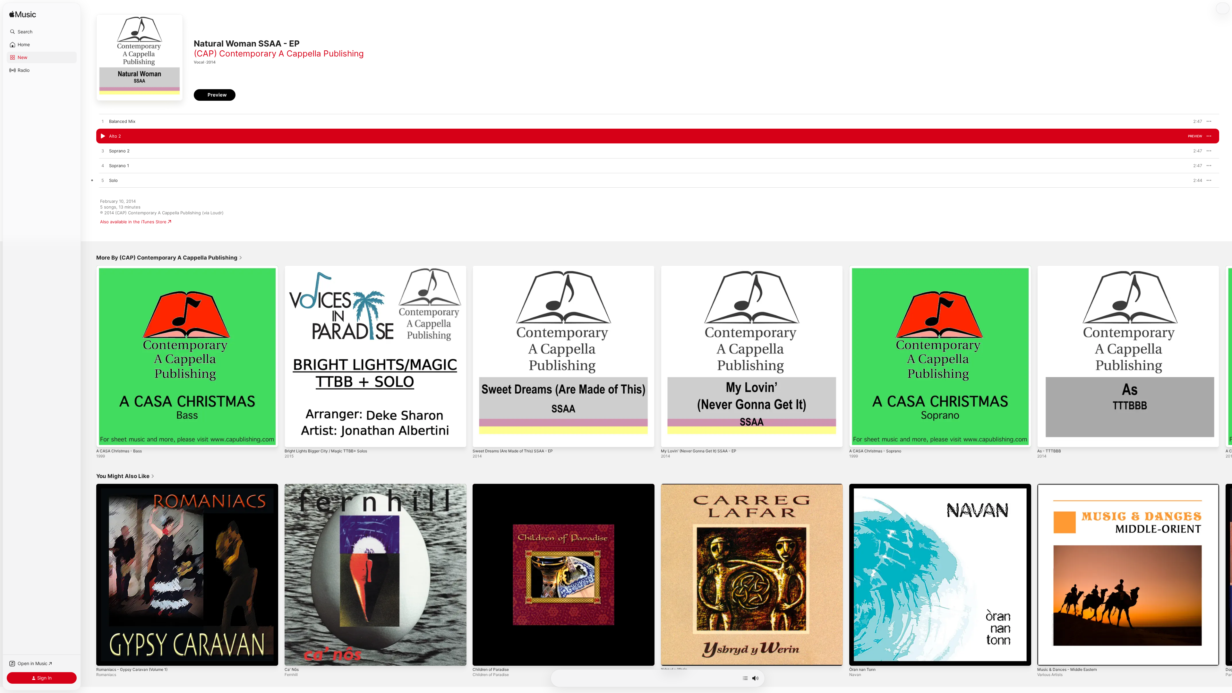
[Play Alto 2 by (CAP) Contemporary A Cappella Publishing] (102, 136)
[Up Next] (745, 678)
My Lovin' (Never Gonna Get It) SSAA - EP (703, 267)
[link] (169, 257)
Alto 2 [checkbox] (115, 136)
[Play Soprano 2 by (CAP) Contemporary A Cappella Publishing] (102, 151)
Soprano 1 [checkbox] (119, 165)
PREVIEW (1195, 121)
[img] (22, 14)
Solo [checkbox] (113, 180)
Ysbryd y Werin (676, 486)
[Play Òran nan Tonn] (857, 657)
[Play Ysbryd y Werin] (669, 657)
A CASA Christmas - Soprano (878, 267)
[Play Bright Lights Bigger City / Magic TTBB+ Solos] (292, 439)
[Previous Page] (89, 356)
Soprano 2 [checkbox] (119, 150)
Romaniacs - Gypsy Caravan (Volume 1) (135, 486)
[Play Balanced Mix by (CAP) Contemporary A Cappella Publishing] (102, 121)
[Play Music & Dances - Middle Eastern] (1045, 657)
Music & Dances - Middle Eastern (1070, 486)
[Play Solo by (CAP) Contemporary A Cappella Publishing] (102, 181)
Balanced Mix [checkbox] (122, 121)
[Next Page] (1225, 356)
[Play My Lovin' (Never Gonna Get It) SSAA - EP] (669, 439)
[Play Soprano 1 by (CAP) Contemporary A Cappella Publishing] (102, 166)
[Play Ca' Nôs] (292, 657)
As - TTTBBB (1049, 267)
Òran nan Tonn (864, 486)
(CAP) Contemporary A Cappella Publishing (279, 53)
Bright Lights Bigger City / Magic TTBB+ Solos (330, 267)
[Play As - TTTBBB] (1045, 439)
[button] (41, 31)
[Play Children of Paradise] (480, 657)
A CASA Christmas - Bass (121, 267)
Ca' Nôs (292, 486)
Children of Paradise (493, 486)
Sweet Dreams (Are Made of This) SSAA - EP (518, 267)
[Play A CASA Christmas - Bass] (104, 439)
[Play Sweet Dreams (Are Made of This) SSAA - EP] (480, 439)
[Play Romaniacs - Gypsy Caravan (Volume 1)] (104, 657)
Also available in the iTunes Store (133, 221)
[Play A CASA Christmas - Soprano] (857, 439)
